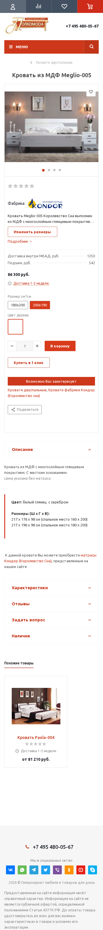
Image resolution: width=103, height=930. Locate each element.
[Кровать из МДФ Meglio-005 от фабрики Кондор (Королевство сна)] (51, 129)
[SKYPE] (92, 869)
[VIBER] (57, 869)
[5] (32, 186)
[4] (26, 186)
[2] (16, 186)
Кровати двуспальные (27, 390)
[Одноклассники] (69, 869)
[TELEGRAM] (33, 869)
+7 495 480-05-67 (82, 26)
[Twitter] (45, 869)
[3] (21, 186)
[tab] (20, 241)
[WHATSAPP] (22, 869)
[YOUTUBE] (80, 869)
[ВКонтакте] (10, 869)
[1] (10, 186)
